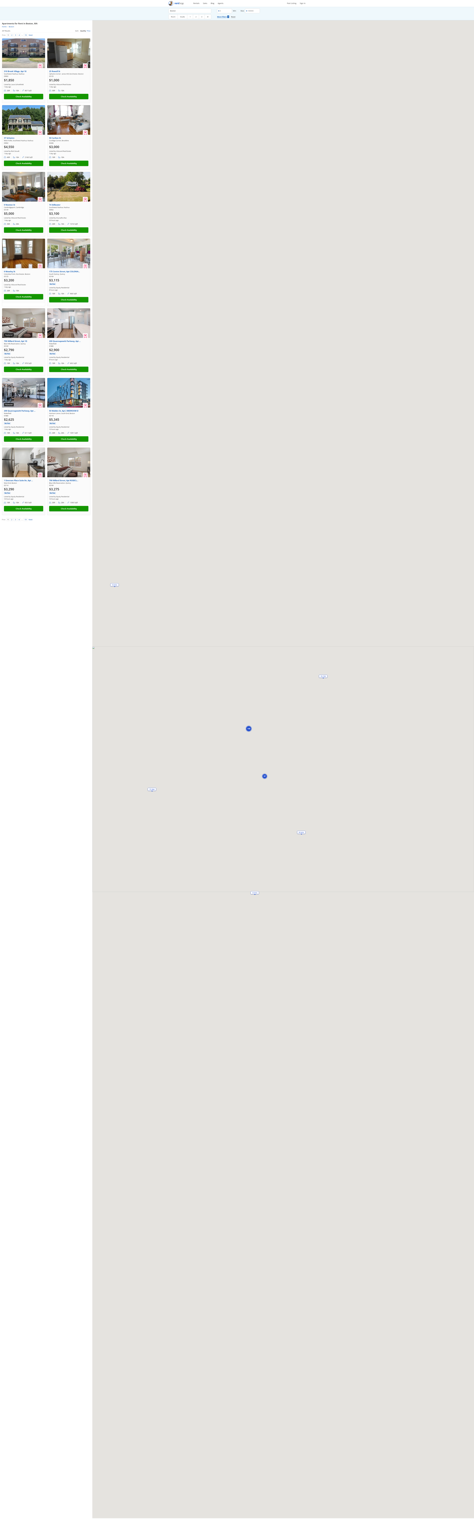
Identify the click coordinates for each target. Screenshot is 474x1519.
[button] (114, 584)
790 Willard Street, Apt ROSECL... (63, 480)
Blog (212, 3)
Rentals (196, 3)
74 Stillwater (54, 205)
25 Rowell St (54, 71)
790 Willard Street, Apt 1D (15, 341)
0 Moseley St (9, 271)
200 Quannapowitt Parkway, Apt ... (65, 341)
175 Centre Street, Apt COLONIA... (64, 271)
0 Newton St (9, 205)
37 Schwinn (9, 138)
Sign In (303, 3)
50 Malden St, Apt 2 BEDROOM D (63, 411)
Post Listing (291, 3)
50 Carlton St (55, 138)
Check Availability (24, 96)
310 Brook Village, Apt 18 (15, 71)
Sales (205, 3)
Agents (220, 3)
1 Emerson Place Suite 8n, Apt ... (18, 480)
